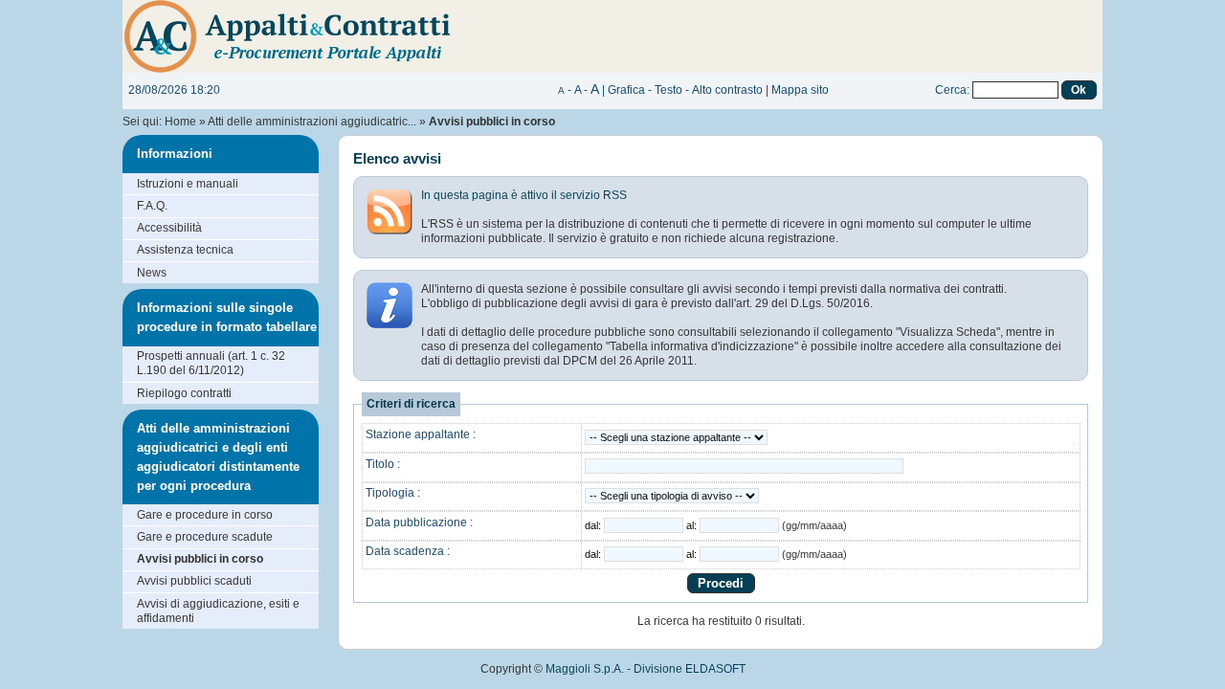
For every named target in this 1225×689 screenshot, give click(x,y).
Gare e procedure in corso (205, 515)
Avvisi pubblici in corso (200, 559)
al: (693, 525)
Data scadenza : (408, 551)
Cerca (951, 90)
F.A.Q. (152, 205)
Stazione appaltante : (421, 434)
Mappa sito (800, 90)
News (152, 272)
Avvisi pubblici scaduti (194, 581)
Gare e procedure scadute (205, 537)
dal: (594, 525)
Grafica (626, 90)
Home (180, 121)
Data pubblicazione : (419, 522)
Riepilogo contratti (184, 393)
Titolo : (383, 464)
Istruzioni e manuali (187, 183)
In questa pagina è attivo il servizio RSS (524, 195)
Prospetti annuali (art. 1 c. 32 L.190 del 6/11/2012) (211, 363)
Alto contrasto (727, 90)
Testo (668, 90)
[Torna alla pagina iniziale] (409, 35)
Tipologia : (393, 493)
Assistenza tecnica (185, 249)
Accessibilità (169, 227)
